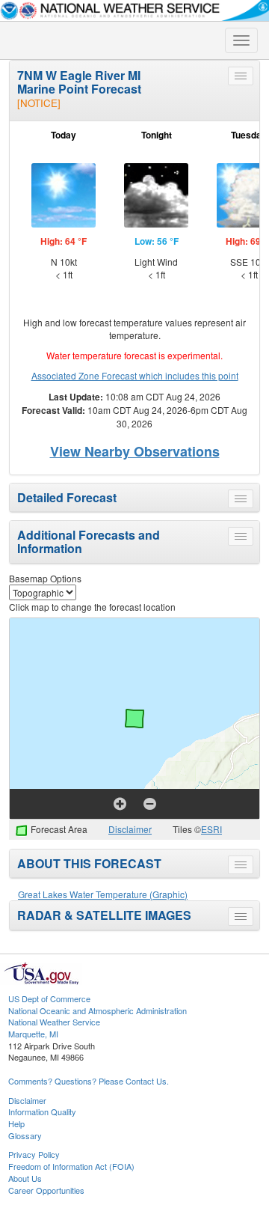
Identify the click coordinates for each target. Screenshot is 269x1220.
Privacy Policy (34, 1154)
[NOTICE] (39, 103)
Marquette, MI (33, 1034)
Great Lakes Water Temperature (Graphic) (103, 894)
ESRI (211, 829)
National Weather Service (54, 1022)
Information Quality (42, 1111)
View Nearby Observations (135, 451)
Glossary (25, 1135)
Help (16, 1123)
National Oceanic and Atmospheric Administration (97, 1010)
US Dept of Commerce (49, 998)
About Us (25, 1178)
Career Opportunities (46, 1190)
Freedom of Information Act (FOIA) (71, 1166)
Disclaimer (130, 829)
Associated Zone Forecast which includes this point (134, 375)
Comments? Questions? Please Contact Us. (88, 1081)
